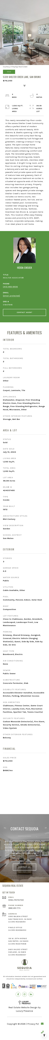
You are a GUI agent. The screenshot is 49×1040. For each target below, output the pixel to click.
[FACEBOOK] (18, 994)
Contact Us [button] (24, 867)
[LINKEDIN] (31, 994)
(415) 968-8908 (10, 287)
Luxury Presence (24, 1011)
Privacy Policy (34, 1024)
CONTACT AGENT (24, 312)
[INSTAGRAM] (24, 994)
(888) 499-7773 (14, 908)
